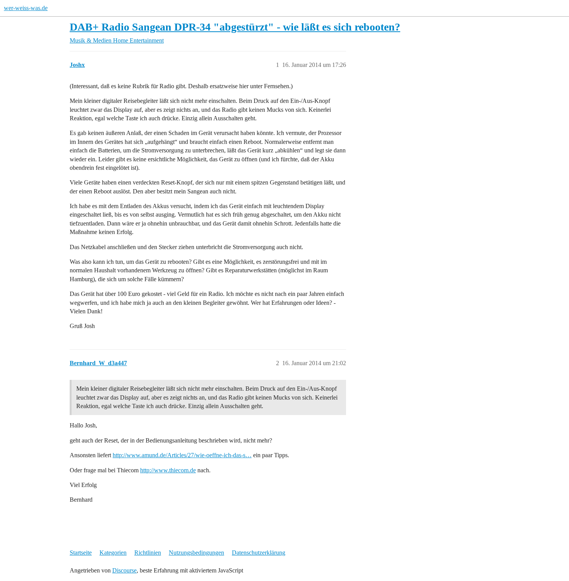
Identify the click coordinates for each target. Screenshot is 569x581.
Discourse (124, 570)
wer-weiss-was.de (26, 8)
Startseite (81, 552)
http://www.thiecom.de (168, 470)
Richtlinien (147, 552)
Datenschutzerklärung (258, 552)
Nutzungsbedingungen (196, 552)
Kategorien (113, 552)
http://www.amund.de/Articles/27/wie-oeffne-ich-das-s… (182, 455)
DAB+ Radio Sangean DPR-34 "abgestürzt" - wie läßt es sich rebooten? (235, 27)
